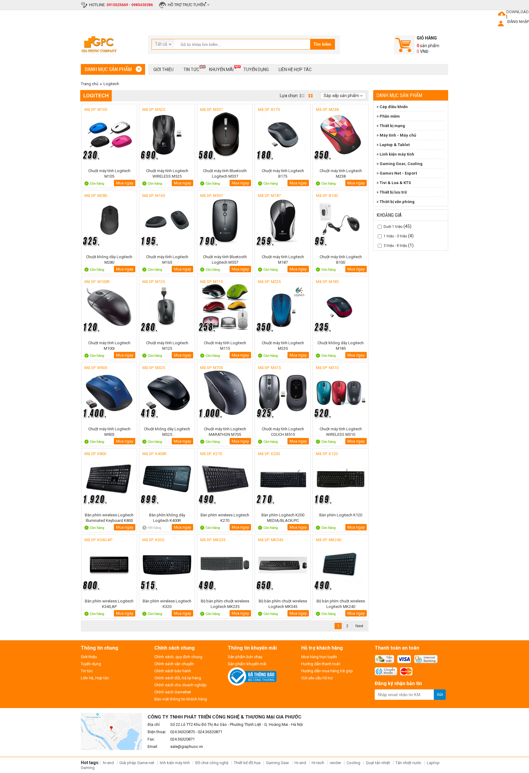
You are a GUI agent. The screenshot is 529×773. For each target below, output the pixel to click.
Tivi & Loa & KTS (395, 182)
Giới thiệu (163, 69)
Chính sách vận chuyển (174, 664)
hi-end (108, 762)
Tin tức (191, 69)
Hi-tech (318, 762)
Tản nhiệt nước (408, 762)
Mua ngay (124, 183)
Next (359, 626)
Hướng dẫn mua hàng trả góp (327, 671)
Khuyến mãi (221, 69)
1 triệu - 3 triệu (395, 236)
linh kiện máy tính (175, 762)
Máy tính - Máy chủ (398, 135)
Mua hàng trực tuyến (319, 656)
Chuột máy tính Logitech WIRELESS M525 (167, 173)
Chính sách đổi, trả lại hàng (177, 678)
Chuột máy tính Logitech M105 (109, 173)
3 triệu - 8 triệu (395, 245)
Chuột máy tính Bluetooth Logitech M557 (225, 260)
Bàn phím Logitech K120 (340, 515)
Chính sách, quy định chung (178, 656)
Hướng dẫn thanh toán (320, 664)
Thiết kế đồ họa (247, 762)
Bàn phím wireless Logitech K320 (167, 604)
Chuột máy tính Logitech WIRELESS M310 (341, 432)
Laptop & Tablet (395, 144)
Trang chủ (89, 83)
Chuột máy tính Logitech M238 (341, 173)
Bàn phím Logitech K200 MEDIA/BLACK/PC (282, 518)
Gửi (440, 694)
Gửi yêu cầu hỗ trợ (316, 678)
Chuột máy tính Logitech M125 (167, 346)
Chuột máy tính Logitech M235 (283, 346)
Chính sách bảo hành (172, 671)
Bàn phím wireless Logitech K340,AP (109, 604)
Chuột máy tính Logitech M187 (283, 260)
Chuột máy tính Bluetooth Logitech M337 (225, 173)
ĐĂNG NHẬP (518, 21)
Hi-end (300, 762)
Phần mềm (390, 116)
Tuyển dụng (256, 69)
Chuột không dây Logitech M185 (340, 346)
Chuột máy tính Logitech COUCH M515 (283, 432)
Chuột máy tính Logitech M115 (225, 346)
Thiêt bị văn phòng (397, 201)
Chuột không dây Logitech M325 (167, 432)
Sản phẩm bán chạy (245, 656)
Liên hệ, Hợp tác (95, 678)
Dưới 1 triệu (393, 226)
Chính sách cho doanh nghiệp (180, 685)
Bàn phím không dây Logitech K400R (167, 518)
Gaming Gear (278, 762)
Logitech (111, 83)
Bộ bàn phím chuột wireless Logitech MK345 (283, 604)
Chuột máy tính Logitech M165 (167, 260)
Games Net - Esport (398, 173)
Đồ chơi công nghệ (211, 762)
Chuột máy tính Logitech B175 (283, 173)
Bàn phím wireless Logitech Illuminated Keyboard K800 (109, 518)
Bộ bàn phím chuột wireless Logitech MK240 (341, 604)
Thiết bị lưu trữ (393, 192)
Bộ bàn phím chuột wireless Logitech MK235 (225, 604)
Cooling (353, 762)
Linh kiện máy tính (397, 154)
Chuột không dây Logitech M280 (109, 260)
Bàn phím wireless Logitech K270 (225, 518)
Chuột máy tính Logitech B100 (341, 260)
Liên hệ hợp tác (295, 69)
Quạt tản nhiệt (378, 762)
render (335, 762)
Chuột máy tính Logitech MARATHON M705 (225, 432)
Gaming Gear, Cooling (401, 163)
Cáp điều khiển (394, 106)
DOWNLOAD (517, 11)
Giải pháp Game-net (136, 762)
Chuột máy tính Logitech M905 (109, 432)
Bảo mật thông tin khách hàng (180, 699)
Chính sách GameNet (172, 692)
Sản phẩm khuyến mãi (247, 664)
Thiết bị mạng (392, 125)
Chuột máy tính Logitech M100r (109, 346)
